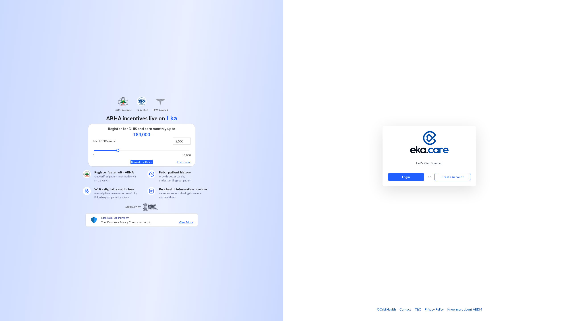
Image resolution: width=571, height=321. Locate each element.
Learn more (184, 161)
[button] (188, 139)
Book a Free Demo (141, 161)
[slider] (117, 150)
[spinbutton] (181, 141)
